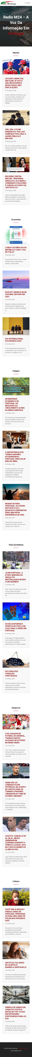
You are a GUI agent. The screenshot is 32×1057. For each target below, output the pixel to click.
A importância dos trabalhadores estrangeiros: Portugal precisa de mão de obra (15, 456)
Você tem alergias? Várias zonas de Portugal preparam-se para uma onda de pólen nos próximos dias (15, 915)
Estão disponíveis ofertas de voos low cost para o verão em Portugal (15, 627)
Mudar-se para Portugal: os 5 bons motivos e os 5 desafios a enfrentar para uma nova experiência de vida (16, 509)
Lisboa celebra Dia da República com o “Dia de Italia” (16, 249)
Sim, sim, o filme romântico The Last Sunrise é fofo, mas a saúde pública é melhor (15, 134)
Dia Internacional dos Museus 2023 (14, 340)
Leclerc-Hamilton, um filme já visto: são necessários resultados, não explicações (14, 83)
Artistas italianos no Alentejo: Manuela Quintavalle (15, 965)
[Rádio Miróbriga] (8, 3)
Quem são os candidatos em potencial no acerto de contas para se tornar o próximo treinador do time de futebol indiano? (15, 789)
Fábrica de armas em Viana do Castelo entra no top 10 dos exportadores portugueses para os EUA (15, 1013)
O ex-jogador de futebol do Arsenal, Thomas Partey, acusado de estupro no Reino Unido (15, 738)
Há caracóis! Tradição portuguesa (11, 673)
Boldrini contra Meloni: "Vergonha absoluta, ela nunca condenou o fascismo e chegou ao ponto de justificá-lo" (15, 182)
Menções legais (22, 1048)
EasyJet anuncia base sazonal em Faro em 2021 (16, 294)
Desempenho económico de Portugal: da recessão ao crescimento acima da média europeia (15, 404)
